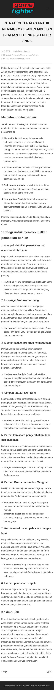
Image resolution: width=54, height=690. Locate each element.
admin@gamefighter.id (21, 51)
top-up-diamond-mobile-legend (18, 59)
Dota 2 (8, 55)
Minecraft (15, 55)
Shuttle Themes (22, 686)
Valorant (35, 55)
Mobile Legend (25, 55)
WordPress (45, 686)
